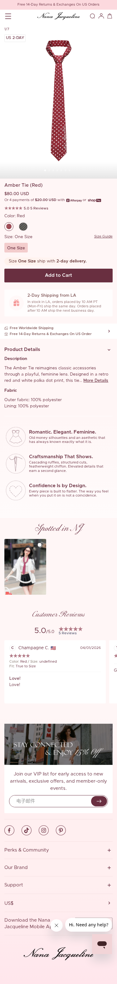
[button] (58, 349)
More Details (95, 380)
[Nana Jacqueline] (58, 16)
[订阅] (99, 801)
